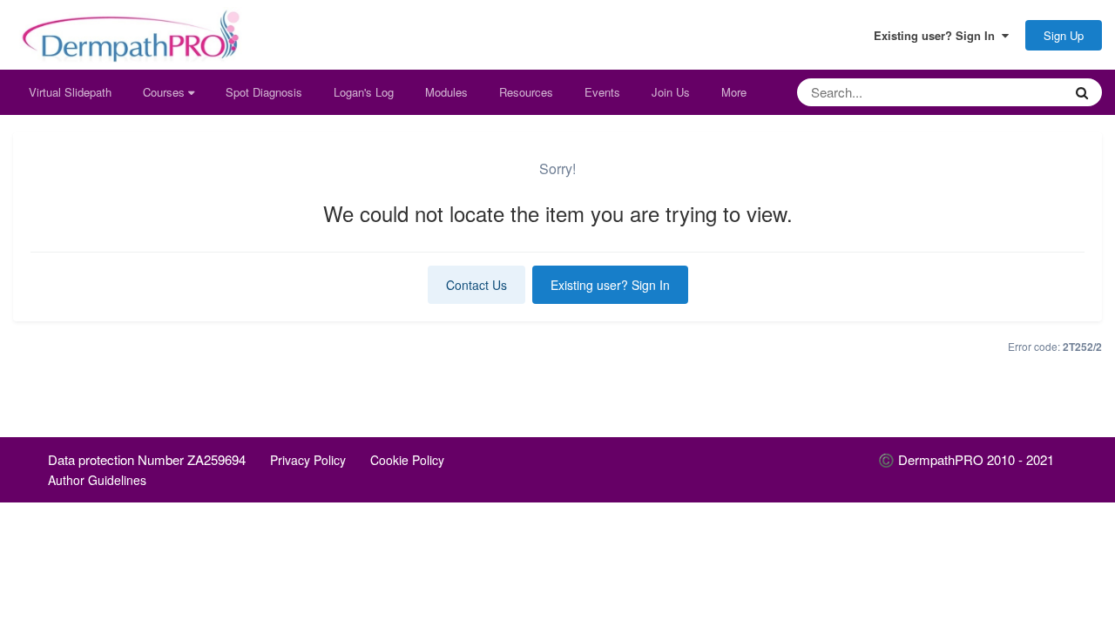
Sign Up (1064, 35)
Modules (446, 92)
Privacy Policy (308, 460)
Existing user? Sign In (938, 36)
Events (602, 92)
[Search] (1082, 92)
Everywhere (1010, 91)
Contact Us (476, 284)
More (734, 92)
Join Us (671, 92)
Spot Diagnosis (264, 92)
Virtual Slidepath (70, 92)
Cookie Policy (407, 460)
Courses (165, 92)
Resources (526, 92)
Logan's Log (364, 92)
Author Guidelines (97, 480)
